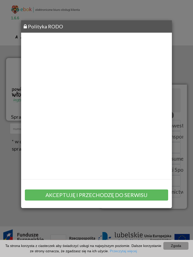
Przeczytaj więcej (123, 251)
